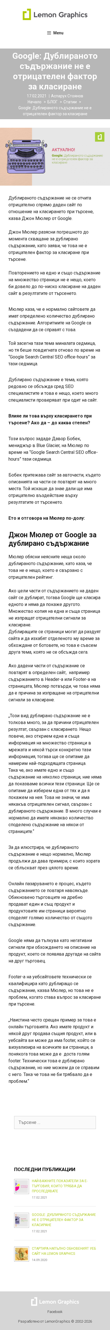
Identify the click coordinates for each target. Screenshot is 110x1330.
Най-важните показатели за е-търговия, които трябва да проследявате (59, 1186)
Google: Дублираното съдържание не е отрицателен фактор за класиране (64, 1220)
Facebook (55, 1312)
